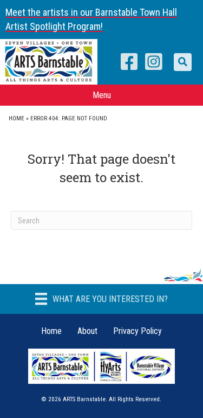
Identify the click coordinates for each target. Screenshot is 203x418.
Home (16, 118)
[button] (183, 62)
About (87, 331)
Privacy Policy (137, 331)
